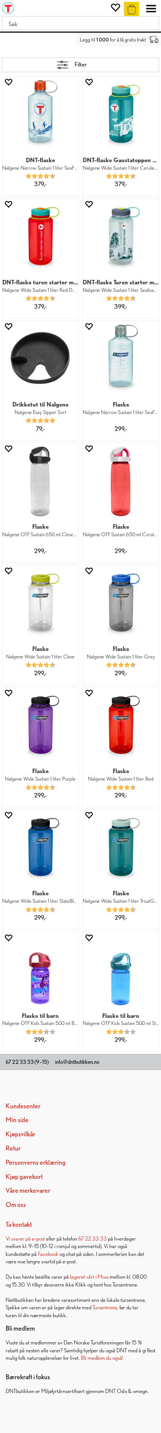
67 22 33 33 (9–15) (27, 1062)
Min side (17, 1120)
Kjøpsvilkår (20, 1134)
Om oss (16, 1204)
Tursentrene (104, 1307)
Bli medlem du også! (102, 1357)
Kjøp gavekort (24, 1176)
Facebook (48, 1253)
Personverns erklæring (36, 1162)
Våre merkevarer (28, 1190)
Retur (13, 1148)
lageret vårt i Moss (89, 1276)
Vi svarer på (19, 1238)
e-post (38, 1238)
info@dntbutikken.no (77, 1062)
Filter (81, 64)
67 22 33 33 (92, 1238)
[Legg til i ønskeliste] (8, 82)
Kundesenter (23, 1106)
